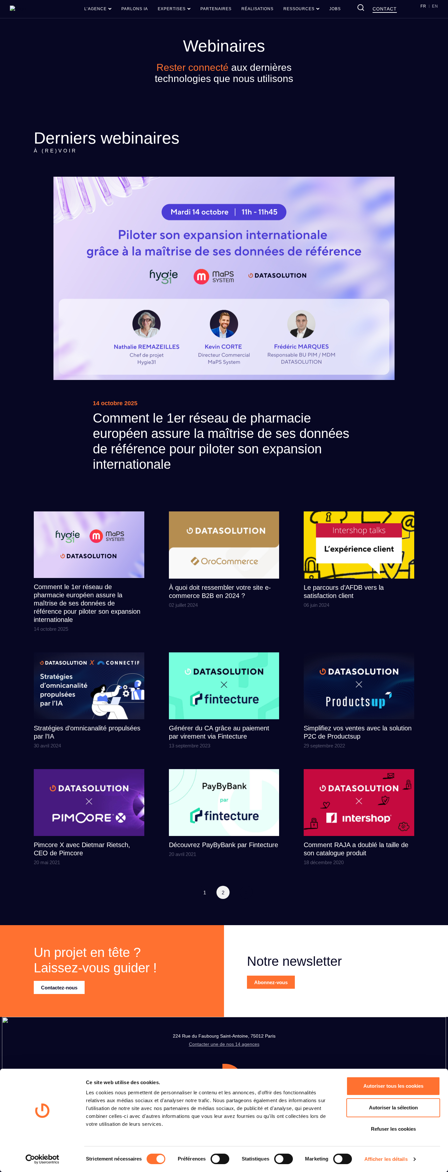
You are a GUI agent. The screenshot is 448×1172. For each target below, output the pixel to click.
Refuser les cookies (393, 1129)
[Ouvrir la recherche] (361, 7)
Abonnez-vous (271, 982)
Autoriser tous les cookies (393, 1086)
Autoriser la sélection (393, 1107)
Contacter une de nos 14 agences (224, 1044)
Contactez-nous (59, 987)
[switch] (220, 1159)
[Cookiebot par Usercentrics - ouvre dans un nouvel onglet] (42, 1159)
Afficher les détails (386, 1159)
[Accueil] (18, 8)
